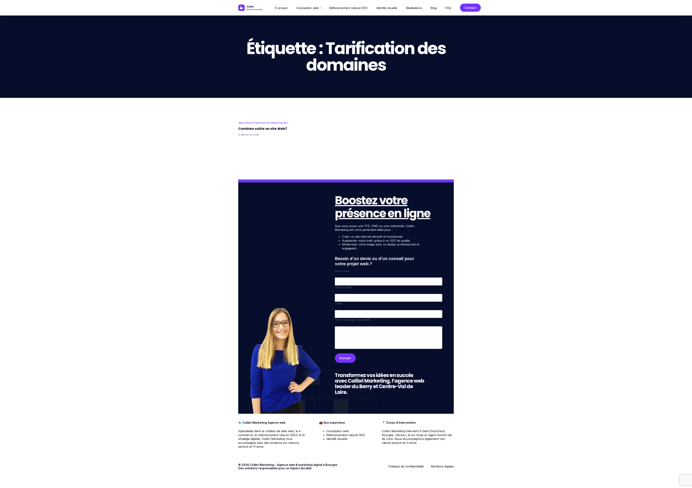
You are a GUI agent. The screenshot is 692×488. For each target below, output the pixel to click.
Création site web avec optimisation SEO (263, 123)
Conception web (337, 431)
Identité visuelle (336, 439)
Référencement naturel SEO (345, 435)
